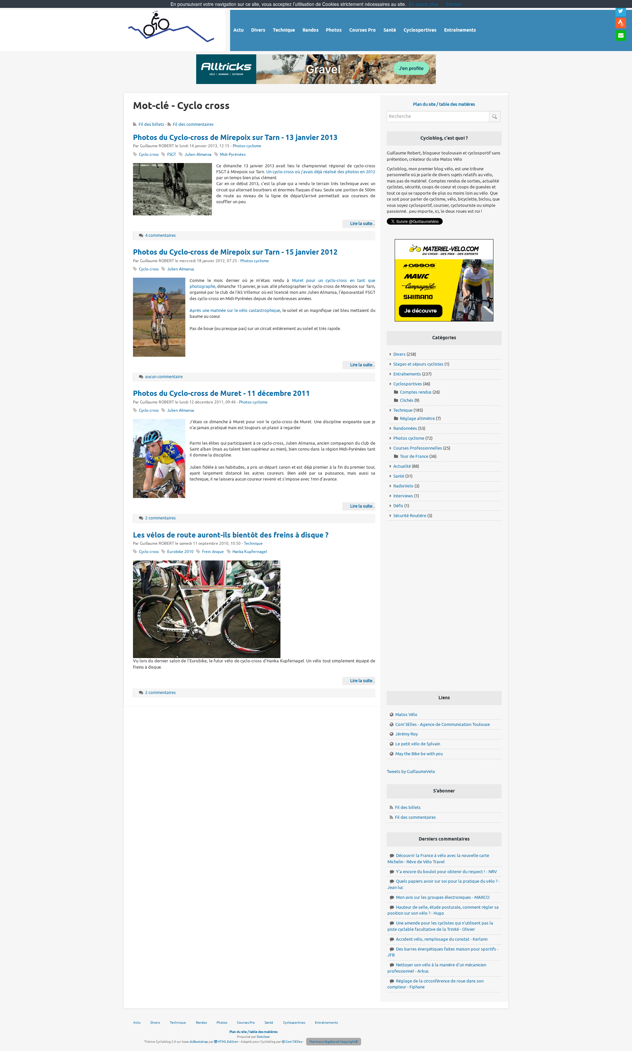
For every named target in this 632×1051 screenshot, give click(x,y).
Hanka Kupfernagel (249, 551)
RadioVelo (403, 486)
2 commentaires (160, 518)
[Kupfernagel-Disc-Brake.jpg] (206, 609)
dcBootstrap (199, 1041)
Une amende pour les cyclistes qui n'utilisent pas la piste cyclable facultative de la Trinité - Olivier (440, 926)
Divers (399, 354)
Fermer (453, 4)
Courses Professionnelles (417, 448)
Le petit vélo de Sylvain (417, 744)
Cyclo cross (149, 154)
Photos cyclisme (247, 146)
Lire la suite (361, 223)
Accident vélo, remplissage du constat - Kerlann (441, 939)
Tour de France (414, 456)
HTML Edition (227, 1041)
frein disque (213, 551)
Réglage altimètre (417, 418)
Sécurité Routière (409, 515)
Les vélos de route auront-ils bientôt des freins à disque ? (231, 535)
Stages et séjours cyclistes (418, 364)
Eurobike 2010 (180, 551)
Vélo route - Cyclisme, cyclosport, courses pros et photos (171, 29)
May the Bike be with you (419, 754)
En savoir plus (423, 4)
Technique (253, 543)
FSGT (171, 154)
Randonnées (405, 428)
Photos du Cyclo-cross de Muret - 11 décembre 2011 (221, 394)
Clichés (406, 400)
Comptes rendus (416, 392)
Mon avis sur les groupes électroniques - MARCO (442, 897)
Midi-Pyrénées (233, 154)
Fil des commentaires (193, 124)
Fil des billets (151, 124)
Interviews (403, 496)
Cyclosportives (407, 384)
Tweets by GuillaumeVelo (411, 771)
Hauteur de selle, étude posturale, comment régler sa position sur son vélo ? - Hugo (443, 910)
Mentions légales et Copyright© (333, 1041)
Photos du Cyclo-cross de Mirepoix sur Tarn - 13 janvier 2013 (235, 138)
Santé (398, 476)
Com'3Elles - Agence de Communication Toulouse (442, 724)
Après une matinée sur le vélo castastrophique (235, 310)
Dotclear (263, 1037)
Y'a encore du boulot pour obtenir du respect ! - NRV (446, 871)
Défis (398, 506)
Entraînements (407, 374)
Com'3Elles (293, 1041)
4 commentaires (160, 235)
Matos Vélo (406, 714)
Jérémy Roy (406, 734)
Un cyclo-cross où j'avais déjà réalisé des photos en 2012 (320, 172)
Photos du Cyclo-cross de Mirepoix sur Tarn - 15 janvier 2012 (235, 253)
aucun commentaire (164, 376)
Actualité (402, 466)
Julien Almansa (198, 154)
